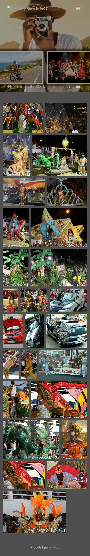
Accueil (9, 86)
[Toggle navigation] (78, 8)
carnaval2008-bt (32, 86)
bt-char (57, 86)
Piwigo (54, 547)
